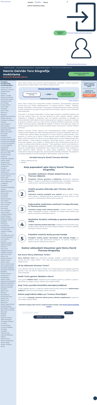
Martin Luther (5, 262)
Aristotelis (4, 109)
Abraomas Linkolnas (7, 89)
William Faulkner (6, 344)
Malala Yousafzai (6, 245)
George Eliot (5, 166)
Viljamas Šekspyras (7, 335)
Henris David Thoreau (8, 179)
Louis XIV (4, 241)
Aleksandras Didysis (7, 99)
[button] (38, 2)
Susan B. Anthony (6, 317)
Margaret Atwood (6, 250)
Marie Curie (4, 256)
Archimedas (4, 107)
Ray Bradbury (5, 294)
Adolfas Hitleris (5, 91)
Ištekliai (30, 2)
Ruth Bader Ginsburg (7, 308)
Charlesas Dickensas (7, 120)
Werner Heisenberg (7, 340)
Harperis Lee (5, 172)
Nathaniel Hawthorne (7, 283)
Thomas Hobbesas (7, 327)
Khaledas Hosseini (6, 220)
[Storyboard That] (6, 1)
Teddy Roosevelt (6, 319)
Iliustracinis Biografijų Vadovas (42, 67)
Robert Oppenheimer (7, 304)
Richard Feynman (6, 296)
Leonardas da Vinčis (7, 235)
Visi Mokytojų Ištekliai (9, 67)
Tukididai (4, 331)
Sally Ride (4, 312)
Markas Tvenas (5, 260)
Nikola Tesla (4, 291)
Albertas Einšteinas (7, 97)
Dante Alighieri (5, 124)
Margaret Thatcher (7, 252)
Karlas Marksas (5, 216)
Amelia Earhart (5, 105)
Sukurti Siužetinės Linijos (36, 6)
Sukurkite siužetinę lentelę (89, 95)
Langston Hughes (6, 231)
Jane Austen (5, 193)
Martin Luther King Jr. (7, 264)
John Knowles (5, 204)
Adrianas (3, 93)
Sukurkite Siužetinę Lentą (60, 33)
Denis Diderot (5, 126)
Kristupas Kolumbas (7, 227)
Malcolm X (4, 247)
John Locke (4, 206)
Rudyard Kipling (6, 306)
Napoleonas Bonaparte (8, 281)
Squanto (3, 316)
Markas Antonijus (6, 258)
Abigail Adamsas (6, 87)
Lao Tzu (3, 233)
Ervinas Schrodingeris (8, 143)
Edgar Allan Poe (6, 130)
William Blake (5, 342)
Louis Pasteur (5, 239)
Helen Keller (5, 178)
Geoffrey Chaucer (6, 164)
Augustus (4, 114)
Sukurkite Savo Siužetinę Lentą (66, 94)
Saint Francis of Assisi (7, 310)
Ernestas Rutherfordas (8, 141)
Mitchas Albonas (6, 273)
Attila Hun (4, 112)
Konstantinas (5, 225)
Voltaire (3, 337)
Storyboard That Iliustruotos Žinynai (25, 67)
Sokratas (3, 314)
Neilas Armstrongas (7, 285)
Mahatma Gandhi (6, 243)
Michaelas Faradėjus (7, 268)
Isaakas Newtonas (6, 191)
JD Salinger (4, 195)
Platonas (3, 293)
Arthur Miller (5, 110)
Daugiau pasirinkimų (74, 100)
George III (4, 168)
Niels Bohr (4, 289)
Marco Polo (4, 248)
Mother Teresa (5, 279)
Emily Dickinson (6, 137)
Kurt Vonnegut (5, 229)
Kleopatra (4, 222)
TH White (4, 323)
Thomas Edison (6, 325)
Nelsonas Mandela (6, 287)
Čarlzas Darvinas (6, 118)
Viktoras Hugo (5, 333)
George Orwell (5, 170)
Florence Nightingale (7, 151)
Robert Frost (5, 298)
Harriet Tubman (6, 176)
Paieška (68, 312)
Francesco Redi (5, 153)
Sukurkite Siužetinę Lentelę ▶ (81, 74)
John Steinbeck (6, 210)
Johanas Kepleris (6, 199)
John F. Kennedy (6, 202)
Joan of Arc (4, 197)
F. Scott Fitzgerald (6, 145)
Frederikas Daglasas (7, 158)
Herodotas (4, 185)
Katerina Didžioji (6, 218)
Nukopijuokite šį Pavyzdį (31, 94)
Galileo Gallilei (5, 160)
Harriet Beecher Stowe (8, 174)
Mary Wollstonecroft (7, 266)
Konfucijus (4, 224)
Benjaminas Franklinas (8, 116)
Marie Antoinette (6, 254)
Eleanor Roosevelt (6, 132)
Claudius (3, 122)
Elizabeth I (4, 135)
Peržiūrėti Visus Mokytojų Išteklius (49, 317)
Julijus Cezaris (5, 212)
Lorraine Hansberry (7, 237)
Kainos (45, 2)
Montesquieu (5, 277)
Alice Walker (5, 103)
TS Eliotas (4, 329)
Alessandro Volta (6, 101)
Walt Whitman (5, 339)
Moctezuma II (5, 275)
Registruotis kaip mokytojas (83, 33)
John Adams (5, 201)
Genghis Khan (5, 162)
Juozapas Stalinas (6, 214)
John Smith (4, 208)
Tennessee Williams (7, 321)
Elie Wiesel (4, 133)
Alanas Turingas (6, 95)
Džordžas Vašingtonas (8, 128)
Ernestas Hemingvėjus (8, 139)
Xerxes (3, 346)
